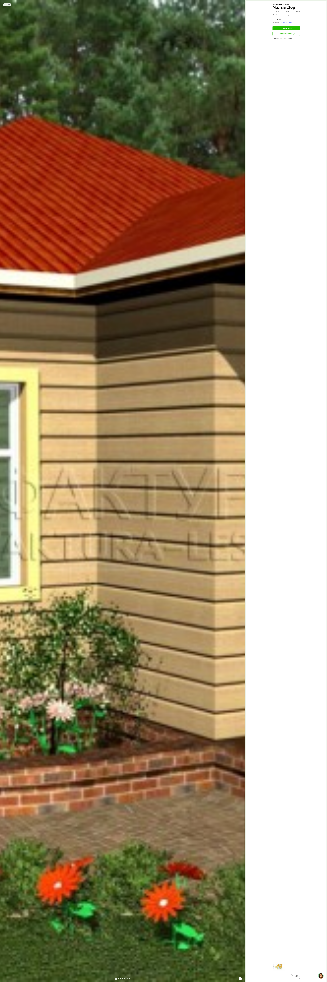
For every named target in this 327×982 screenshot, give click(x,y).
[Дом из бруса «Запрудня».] (296, 978)
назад (8, 4)
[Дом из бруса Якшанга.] (273, 978)
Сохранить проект (285, 34)
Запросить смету (286, 28)
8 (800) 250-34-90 (277, 38)
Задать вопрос (288, 38)
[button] (9, 979)
